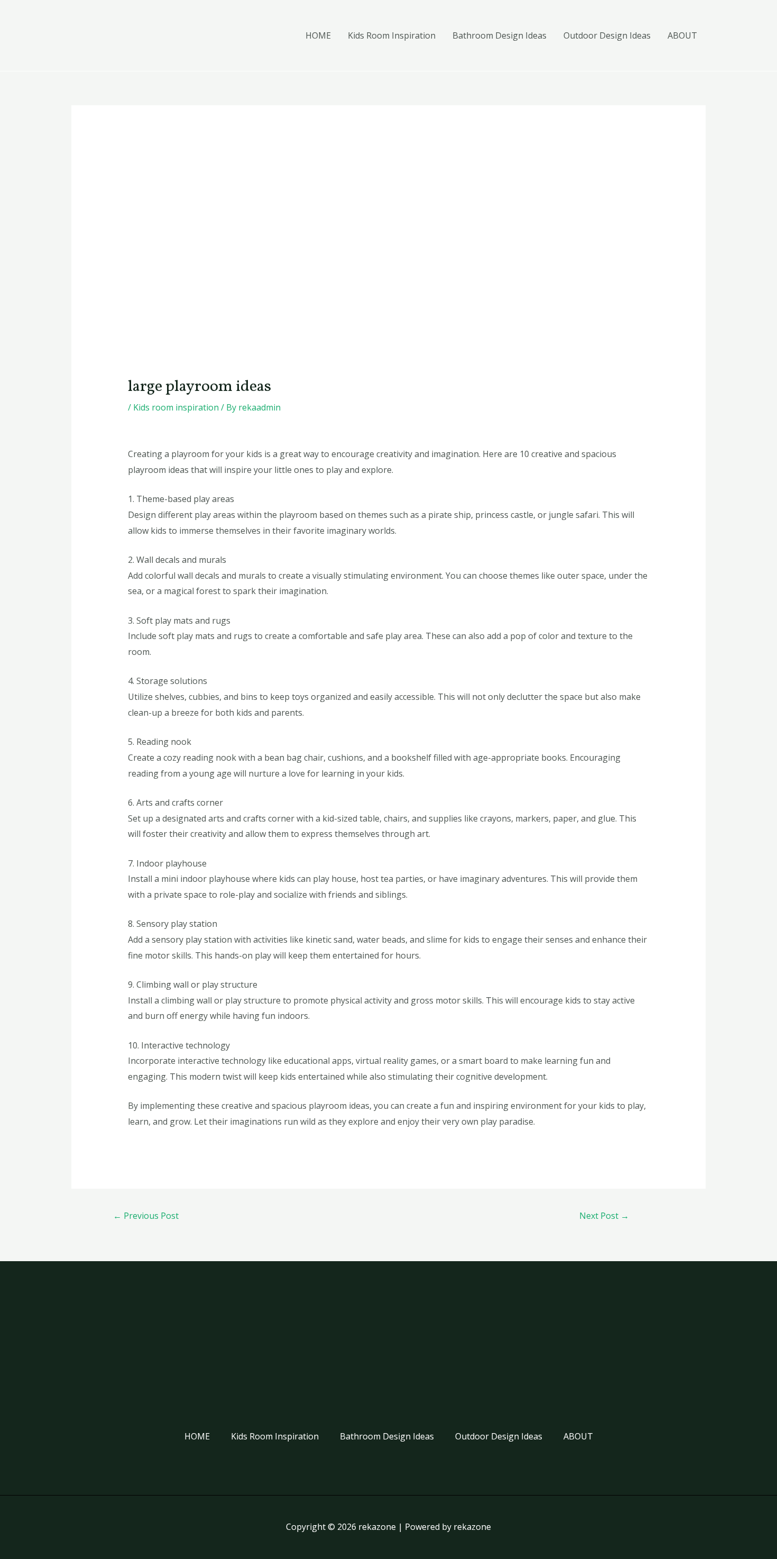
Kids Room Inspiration (392, 35)
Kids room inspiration (176, 407)
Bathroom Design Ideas (499, 35)
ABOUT (682, 35)
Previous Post (146, 1215)
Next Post (604, 1215)
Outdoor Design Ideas (607, 35)
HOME (318, 35)
